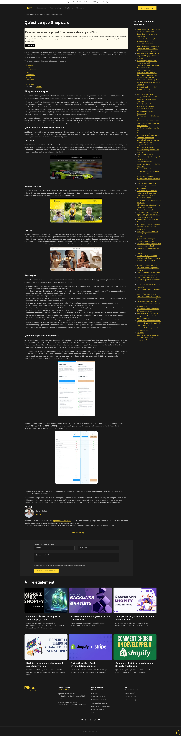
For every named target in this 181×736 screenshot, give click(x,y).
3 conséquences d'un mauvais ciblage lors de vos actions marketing (148, 140)
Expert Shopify (130, 693)
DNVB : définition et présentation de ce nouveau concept (148, 178)
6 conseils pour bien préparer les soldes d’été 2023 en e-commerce (149, 226)
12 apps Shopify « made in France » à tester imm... (134, 618)
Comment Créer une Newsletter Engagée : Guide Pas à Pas (148, 164)
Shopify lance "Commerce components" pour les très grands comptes (147, 316)
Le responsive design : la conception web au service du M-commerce (149, 303)
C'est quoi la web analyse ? (147, 277)
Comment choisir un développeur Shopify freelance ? (145, 111)
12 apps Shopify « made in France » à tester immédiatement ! (147, 89)
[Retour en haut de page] (178, 732)
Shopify (39, 87)
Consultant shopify (132, 690)
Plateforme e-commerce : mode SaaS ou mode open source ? (147, 234)
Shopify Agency (130, 696)
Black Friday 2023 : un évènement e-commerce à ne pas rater (149, 200)
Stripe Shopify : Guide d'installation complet (83, 664)
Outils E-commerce (98, 696)
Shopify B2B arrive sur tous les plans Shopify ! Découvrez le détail (148, 55)
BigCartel (30, 65)
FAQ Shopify (95, 693)
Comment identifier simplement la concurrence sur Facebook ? (148, 171)
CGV (92, 713)
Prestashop (31, 70)
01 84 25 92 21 (63, 690)
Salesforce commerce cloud (37, 82)
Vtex (28, 67)
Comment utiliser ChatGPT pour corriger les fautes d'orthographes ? (147, 186)
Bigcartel (140, 333)
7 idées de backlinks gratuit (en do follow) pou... (90, 618)
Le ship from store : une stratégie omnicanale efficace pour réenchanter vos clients (149, 296)
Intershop (30, 84)
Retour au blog (77, 533)
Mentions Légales (97, 710)
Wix (28, 72)
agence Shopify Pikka (62, 521)
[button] (42, 8)
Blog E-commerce (97, 690)
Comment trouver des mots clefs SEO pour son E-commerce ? (148, 337)
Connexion (95, 731)
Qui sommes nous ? (98, 700)
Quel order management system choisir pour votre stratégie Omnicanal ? (147, 193)
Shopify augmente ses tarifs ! (149, 321)
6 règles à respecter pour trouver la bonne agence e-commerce (148, 267)
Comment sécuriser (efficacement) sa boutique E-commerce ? (149, 157)
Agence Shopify (130, 700)
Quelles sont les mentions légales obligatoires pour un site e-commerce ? (148, 214)
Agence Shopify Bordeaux (100, 706)
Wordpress (30, 75)
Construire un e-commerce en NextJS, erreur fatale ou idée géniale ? (148, 123)
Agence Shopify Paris (99, 703)
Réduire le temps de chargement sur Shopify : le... (44, 664)
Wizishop (30, 79)
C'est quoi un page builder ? (148, 210)
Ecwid (28, 77)
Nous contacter (147, 8)
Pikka (89, 731)
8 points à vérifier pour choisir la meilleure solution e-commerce (149, 260)
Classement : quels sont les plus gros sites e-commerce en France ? (148, 251)
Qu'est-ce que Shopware (147, 256)
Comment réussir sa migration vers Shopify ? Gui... (43, 618)
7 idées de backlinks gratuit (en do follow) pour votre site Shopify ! (148, 82)
